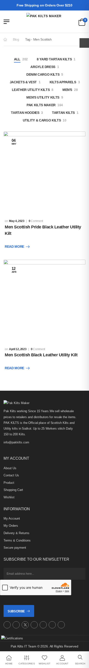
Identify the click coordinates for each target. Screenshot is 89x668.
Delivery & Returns (16, 533)
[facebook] (16, 624)
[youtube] (43, 624)
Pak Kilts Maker (41, 105)
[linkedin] (61, 624)
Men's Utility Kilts (42, 97)
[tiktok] (52, 624)
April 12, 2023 (17, 349)
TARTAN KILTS (63, 113)
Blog (16, 39)
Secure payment (15, 547)
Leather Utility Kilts (31, 90)
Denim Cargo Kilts (42, 74)
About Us (10, 468)
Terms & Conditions (17, 540)
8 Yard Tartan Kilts (54, 59)
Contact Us (11, 475)
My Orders (11, 525)
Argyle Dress (42, 67)
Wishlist (9, 497)
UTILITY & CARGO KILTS (42, 120)
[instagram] (7, 624)
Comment (36, 221)
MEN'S (67, 90)
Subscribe (16, 611)
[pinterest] (34, 624)
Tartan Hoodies (25, 113)
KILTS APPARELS (63, 82)
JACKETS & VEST (23, 82)
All (17, 59)
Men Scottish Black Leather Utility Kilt (41, 354)
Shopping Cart (13, 490)
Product (9, 482)
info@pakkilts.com (16, 442)
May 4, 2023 (16, 221)
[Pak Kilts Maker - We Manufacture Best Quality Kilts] (44, 21)
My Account (12, 518)
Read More (14, 246)
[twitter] (25, 624)
